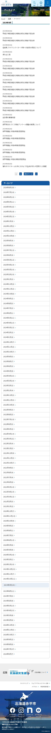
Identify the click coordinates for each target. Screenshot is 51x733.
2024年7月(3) (8, 308)
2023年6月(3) (8, 366)
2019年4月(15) (8, 610)
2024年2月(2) (8, 332)
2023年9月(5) (8, 356)
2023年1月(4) (8, 390)
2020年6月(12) (8, 540)
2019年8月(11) (8, 591)
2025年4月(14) (8, 264)
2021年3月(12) (8, 496)
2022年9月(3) (8, 409)
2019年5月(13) (8, 605)
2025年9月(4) (8, 240)
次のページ (28, 174)
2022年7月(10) (8, 419)
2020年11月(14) (9, 516)
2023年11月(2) (8, 347)
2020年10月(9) (8, 520)
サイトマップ (24, 683)
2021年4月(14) (8, 491)
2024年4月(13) (8, 322)
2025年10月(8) (8, 235)
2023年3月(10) (8, 380)
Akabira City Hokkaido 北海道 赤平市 (6, 3)
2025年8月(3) (8, 245)
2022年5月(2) (8, 429)
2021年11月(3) (8, 458)
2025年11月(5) (8, 231)
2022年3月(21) (8, 438)
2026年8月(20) (8, 187)
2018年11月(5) (8, 629)
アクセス (34, 687)
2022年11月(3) (8, 400)
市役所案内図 (44, 687)
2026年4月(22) (8, 206)
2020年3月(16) (8, 554)
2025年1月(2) (8, 279)
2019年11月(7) (8, 574)
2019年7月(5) (8, 596)
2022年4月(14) (8, 433)
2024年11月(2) (8, 289)
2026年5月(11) (8, 202)
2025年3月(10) (8, 269)
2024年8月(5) (8, 303)
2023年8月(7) (8, 361)
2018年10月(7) (8, 634)
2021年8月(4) (8, 472)
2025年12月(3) (8, 226)
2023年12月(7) (8, 342)
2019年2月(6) (8, 620)
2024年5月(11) (8, 318)
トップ (3, 19)
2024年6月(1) (8, 313)
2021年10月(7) (8, 462)
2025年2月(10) (8, 274)
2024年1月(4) (8, 337)
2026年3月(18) (8, 211)
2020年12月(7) (8, 511)
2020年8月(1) (8, 530)
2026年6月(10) (8, 197)
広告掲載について (40, 672)
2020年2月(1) (8, 559)
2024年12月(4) (8, 284)
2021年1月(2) (8, 506)
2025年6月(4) (8, 255)
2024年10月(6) (8, 293)
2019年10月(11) (9, 578)
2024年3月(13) (8, 327)
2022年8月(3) (8, 414)
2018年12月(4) (8, 625)
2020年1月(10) (8, 564)
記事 (9, 19)
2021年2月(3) (8, 501)
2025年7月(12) (8, 250)
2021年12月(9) (8, 453)
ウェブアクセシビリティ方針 (40, 683)
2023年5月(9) (8, 371)
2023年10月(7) (8, 351)
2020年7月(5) (8, 535)
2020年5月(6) (8, 545)
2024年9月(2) (8, 298)
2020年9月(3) (8, 525)
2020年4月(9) (8, 549)
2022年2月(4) (8, 443)
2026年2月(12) (8, 216)
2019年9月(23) (9, 585)
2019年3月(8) (8, 615)
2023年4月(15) (8, 376)
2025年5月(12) (8, 260)
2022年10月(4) (8, 405)
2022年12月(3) (8, 395)
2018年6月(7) (8, 654)
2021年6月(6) (8, 482)
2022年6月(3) (8, 424)
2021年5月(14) (8, 487)
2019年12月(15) (9, 569)
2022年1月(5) (8, 448)
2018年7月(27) (8, 649)
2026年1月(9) (8, 221)
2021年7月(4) (8, 477)
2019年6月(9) (8, 600)
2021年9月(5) (8, 467)
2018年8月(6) (8, 644)
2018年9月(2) (8, 639)
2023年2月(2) (8, 385)
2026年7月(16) (8, 192)
